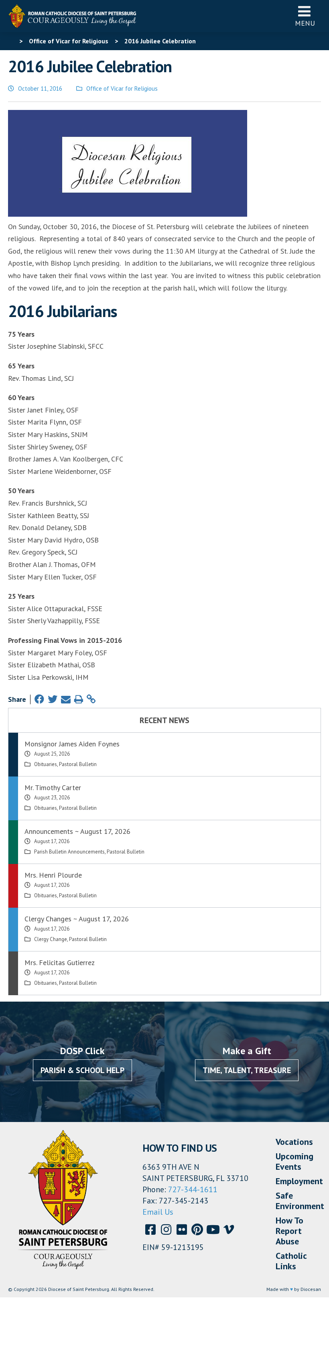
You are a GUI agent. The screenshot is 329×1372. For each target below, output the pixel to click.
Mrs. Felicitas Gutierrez (59, 962)
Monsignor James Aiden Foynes (72, 743)
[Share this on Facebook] (39, 699)
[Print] (78, 699)
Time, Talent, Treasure (247, 1070)
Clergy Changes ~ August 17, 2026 (76, 918)
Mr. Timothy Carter (52, 787)
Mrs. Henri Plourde (53, 875)
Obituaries (45, 764)
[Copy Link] (91, 699)
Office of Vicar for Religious (122, 88)
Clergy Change (50, 939)
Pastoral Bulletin (78, 764)
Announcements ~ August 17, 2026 (77, 831)
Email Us (157, 1212)
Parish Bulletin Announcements (69, 851)
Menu (305, 23)
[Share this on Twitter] (52, 699)
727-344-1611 (192, 1189)
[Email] (66, 699)
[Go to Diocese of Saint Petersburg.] (11, 41)
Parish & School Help (82, 1070)
